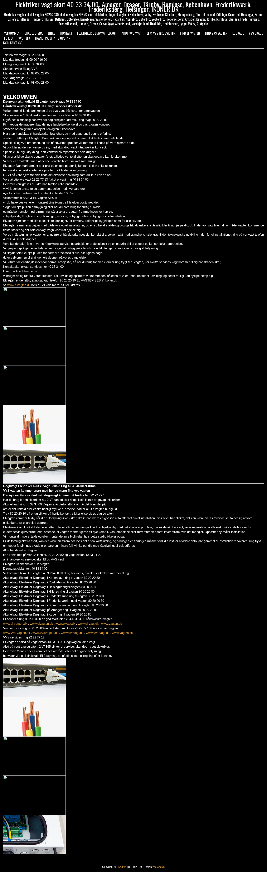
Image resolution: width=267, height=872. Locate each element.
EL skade (238, 33)
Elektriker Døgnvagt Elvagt (97, 33)
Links (51, 33)
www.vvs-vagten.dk (16, 633)
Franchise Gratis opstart (53, 38)
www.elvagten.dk (18, 285)
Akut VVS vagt (132, 33)
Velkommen (12, 33)
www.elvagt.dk (65, 623)
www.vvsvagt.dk (72, 633)
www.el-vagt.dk (88, 623)
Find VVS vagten (216, 33)
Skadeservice (34, 33)
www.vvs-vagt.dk (98, 633)
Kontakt (66, 33)
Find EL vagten (190, 33)
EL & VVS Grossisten (161, 33)
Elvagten (121, 867)
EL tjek (8, 38)
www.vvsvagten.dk (45, 633)
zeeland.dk (158, 867)
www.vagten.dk (111, 623)
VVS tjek (24, 38)
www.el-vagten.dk (15, 623)
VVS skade (256, 33)
